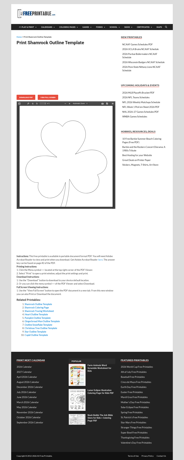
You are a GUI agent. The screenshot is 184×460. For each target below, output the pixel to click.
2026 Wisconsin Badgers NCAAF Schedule (143, 62)
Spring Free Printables (132, 412)
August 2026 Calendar (28, 382)
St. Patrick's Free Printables (134, 417)
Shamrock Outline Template (38, 304)
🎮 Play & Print (26, 27)
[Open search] (166, 27)
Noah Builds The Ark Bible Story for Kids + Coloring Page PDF (100, 418)
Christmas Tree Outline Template (41, 328)
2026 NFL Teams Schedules (136, 97)
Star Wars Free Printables (133, 422)
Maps (159, 27)
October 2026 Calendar (29, 417)
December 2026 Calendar (30, 387)
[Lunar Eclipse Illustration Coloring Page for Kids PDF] (77, 390)
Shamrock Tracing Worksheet (39, 311)
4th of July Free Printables (134, 372)
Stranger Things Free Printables (136, 427)
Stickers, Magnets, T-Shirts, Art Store (140, 164)
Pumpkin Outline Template (38, 317)
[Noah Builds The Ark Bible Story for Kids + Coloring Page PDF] (77, 415)
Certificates (143, 27)
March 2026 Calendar (28, 402)
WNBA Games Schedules (134, 116)
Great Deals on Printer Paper (136, 160)
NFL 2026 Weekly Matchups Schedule (141, 102)
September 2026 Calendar (30, 422)
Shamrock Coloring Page (37, 307)
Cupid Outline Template (36, 335)
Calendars (46, 27)
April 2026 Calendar (27, 376)
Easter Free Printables (132, 392)
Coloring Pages (67, 27)
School (113, 27)
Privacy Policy (148, 456)
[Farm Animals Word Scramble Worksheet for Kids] (77, 365)
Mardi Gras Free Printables (134, 397)
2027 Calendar (24, 372)
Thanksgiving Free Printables (135, 437)
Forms (99, 27)
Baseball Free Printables (133, 376)
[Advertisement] (66, 69)
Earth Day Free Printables (133, 387)
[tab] (76, 361)
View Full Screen (47, 97)
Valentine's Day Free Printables (136, 442)
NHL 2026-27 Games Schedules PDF (140, 111)
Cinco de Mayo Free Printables (136, 382)
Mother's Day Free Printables (135, 402)
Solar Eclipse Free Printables (135, 407)
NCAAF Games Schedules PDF (137, 44)
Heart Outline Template (36, 314)
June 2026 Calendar (27, 397)
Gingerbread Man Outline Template (42, 321)
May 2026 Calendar (27, 407)
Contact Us (161, 456)
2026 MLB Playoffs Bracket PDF (138, 92)
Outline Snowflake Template (38, 324)
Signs (127, 27)
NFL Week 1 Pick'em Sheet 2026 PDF (140, 107)
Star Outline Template (35, 331)
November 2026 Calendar (30, 412)
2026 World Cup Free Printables (137, 366)
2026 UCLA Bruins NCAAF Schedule (140, 49)
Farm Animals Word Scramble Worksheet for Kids (99, 368)
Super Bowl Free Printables (134, 432)
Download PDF (26, 97)
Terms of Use (133, 456)
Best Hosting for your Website (137, 155)
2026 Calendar (24, 366)
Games (85, 27)
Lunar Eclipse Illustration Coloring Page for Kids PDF (101, 391)
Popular (76, 361)
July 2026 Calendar (26, 392)
